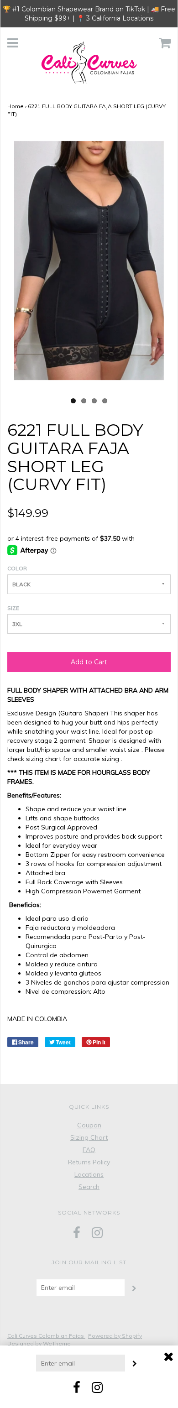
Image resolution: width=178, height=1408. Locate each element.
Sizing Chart (89, 1137)
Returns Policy (89, 1162)
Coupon (89, 1125)
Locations (89, 1174)
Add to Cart (89, 662)
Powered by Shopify (115, 1335)
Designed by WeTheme (39, 1343)
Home (15, 106)
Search (89, 1187)
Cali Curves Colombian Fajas (46, 1335)
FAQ (89, 1150)
